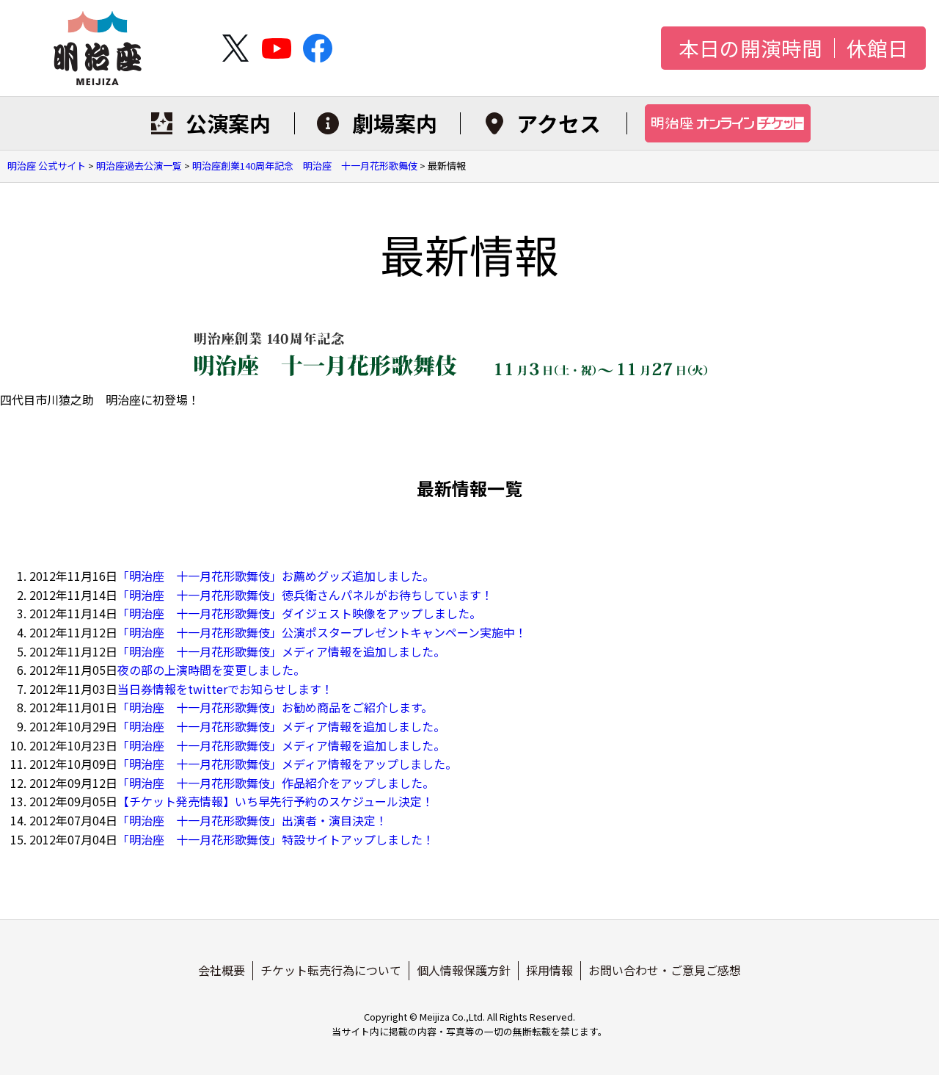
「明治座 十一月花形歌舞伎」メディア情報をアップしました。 (287, 763)
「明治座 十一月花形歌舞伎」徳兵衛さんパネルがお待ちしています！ (305, 595)
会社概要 (221, 970)
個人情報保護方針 (464, 970)
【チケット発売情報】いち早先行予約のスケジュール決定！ (275, 801)
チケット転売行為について (330, 970)
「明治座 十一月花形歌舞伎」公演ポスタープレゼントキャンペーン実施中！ (322, 632)
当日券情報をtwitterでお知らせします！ (225, 689)
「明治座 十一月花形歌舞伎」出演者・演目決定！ (252, 820)
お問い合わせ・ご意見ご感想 (664, 970)
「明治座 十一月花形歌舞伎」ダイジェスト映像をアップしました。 (299, 613)
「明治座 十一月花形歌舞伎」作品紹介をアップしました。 (275, 783)
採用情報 (549, 970)
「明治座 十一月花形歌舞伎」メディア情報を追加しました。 (281, 651)
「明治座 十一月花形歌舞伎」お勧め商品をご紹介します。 (275, 707)
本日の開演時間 (750, 48)
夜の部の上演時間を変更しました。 (211, 669)
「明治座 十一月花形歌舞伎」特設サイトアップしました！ (275, 839)
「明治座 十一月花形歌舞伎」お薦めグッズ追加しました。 (275, 575)
